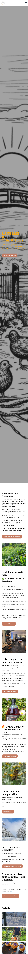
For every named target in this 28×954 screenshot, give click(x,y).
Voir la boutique (8, 811)
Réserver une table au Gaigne (11, 536)
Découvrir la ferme (8, 623)
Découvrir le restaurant (10, 691)
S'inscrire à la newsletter (10, 896)
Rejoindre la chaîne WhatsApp (12, 866)
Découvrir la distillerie (9, 756)
